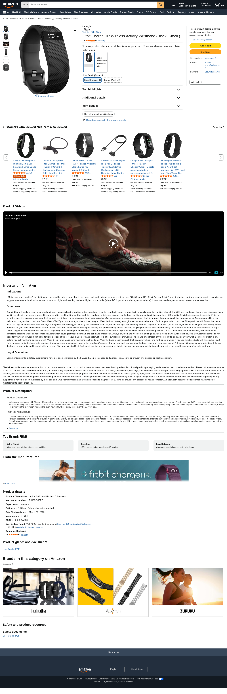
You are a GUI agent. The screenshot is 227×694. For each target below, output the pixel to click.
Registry (182, 12)
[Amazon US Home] (85, 670)
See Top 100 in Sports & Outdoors (73, 524)
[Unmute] (221, 273)
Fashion (170, 12)
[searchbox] (93, 5)
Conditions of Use (74, 679)
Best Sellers (65, 12)
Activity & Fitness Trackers (67, 19)
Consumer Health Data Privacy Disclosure (116, 679)
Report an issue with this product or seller (106, 120)
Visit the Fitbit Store (91, 32)
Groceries (96, 12)
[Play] (5, 272)
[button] (6, 12)
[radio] (6, 29)
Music (191, 12)
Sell (162, 12)
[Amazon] (10, 5)
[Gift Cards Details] (157, 12)
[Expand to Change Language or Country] (122, 669)
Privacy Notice (91, 679)
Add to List (196, 82)
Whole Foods (110, 12)
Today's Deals (127, 12)
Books (140, 12)
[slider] (108, 272)
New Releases (81, 12)
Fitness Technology (46, 19)
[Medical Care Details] (38, 12)
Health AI (16, 12)
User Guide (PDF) (11, 549)
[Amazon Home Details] (213, 12)
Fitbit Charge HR (13, 218)
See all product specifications (98, 114)
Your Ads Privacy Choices (147, 679)
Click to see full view (44, 96)
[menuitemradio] (216, 272)
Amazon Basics (48, 12)
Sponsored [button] (7, 564)
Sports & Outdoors (10, 19)
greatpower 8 (210, 58)
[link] (26, 165)
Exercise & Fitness (28, 19)
